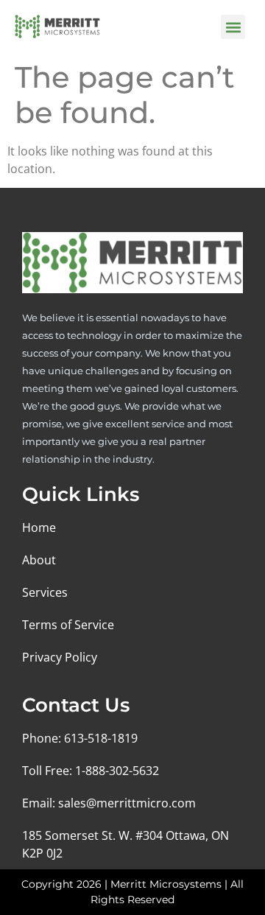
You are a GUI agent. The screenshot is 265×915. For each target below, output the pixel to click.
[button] (233, 27)
